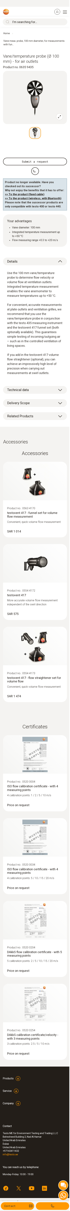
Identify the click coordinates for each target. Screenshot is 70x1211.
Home (6, 33)
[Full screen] (59, 116)
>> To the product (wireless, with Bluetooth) (33, 198)
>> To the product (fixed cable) (24, 194)
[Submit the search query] (7, 22)
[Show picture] (35, 133)
